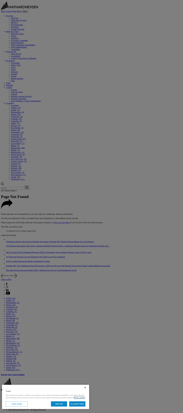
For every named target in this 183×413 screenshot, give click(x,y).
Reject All (59, 404)
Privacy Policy (79, 398)
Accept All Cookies (77, 404)
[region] (45, 397)
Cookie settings (16, 404)
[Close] (85, 387)
